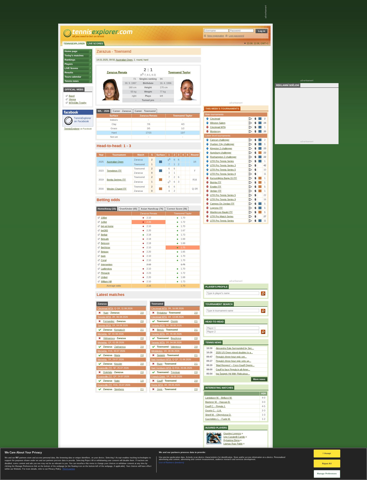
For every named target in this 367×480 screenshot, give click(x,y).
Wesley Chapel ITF (117, 188)
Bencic (160, 329)
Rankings (70, 59)
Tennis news (72, 81)
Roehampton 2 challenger (223, 157)
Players (69, 64)
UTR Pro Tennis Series (222, 161)
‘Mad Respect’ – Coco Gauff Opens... (235, 365)
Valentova (176, 346)
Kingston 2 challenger (221, 148)
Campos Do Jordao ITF (222, 203)
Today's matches (74, 55)
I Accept (327, 453)
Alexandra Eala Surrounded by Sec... (235, 348)
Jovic (159, 389)
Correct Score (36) (177, 208)
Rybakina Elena (231, 440)
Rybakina (162, 312)
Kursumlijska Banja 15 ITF (223, 178)
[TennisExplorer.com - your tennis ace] (97, 33)
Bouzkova (176, 338)
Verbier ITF (216, 191)
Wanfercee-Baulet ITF (221, 212)
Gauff (160, 380)
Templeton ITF (114, 170)
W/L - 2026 (103, 111)
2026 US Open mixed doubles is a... (234, 352)
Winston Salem (217, 123)
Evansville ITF (104, 368)
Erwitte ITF (215, 186)
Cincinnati (215, 118)
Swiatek (161, 355)
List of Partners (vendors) (171, 463)
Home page (71, 51)
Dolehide (107, 372)
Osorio (174, 321)
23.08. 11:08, (257, 43)
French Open (158, 376)
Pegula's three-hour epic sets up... (233, 361)
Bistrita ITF (215, 182)
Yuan (105, 312)
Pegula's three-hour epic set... (231, 356)
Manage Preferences (327, 474)
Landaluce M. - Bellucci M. (218, 397)
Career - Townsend (145, 111)
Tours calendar (73, 76)
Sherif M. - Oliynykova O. (218, 414)
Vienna (72, 99)
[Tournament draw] (250, 119)
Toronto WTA (104, 317)
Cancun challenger (219, 140)
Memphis (102, 334)
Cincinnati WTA (105, 308)
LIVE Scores (71, 68)
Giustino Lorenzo (232, 433)
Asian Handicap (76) (152, 208)
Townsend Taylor (179, 72)
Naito (117, 380)
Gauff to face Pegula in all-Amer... (233, 369)
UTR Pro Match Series (221, 216)
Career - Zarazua (122, 111)
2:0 (142, 312)
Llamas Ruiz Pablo (233, 443)
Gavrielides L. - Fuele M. (217, 419)
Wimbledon (156, 351)
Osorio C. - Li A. (213, 410)
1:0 (142, 380)
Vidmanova (109, 338)
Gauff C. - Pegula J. (215, 406)
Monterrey (215, 131)
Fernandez (108, 321)
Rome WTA (157, 385)
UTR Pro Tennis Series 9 (223, 174)
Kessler (118, 363)
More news (259, 379)
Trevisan (175, 372)
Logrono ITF (216, 208)
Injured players (216, 427)
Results (69, 72)
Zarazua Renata (117, 72)
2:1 (142, 329)
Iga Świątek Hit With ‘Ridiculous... (233, 373)
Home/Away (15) (107, 208)
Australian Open (124, 59)
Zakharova (120, 346)
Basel (72, 96)
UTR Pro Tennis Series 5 (223, 169)
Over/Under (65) (128, 208)
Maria (117, 355)
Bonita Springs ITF (116, 179)
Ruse (159, 363)
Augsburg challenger (220, 152)
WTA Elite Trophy (77, 102)
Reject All (327, 464)
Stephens (119, 389)
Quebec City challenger (222, 144)
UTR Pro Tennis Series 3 (223, 165)
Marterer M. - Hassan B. (217, 402)
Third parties (68, 469)
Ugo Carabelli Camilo (234, 437)
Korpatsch (119, 329)
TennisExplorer (72, 128)
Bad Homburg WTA (161, 359)
